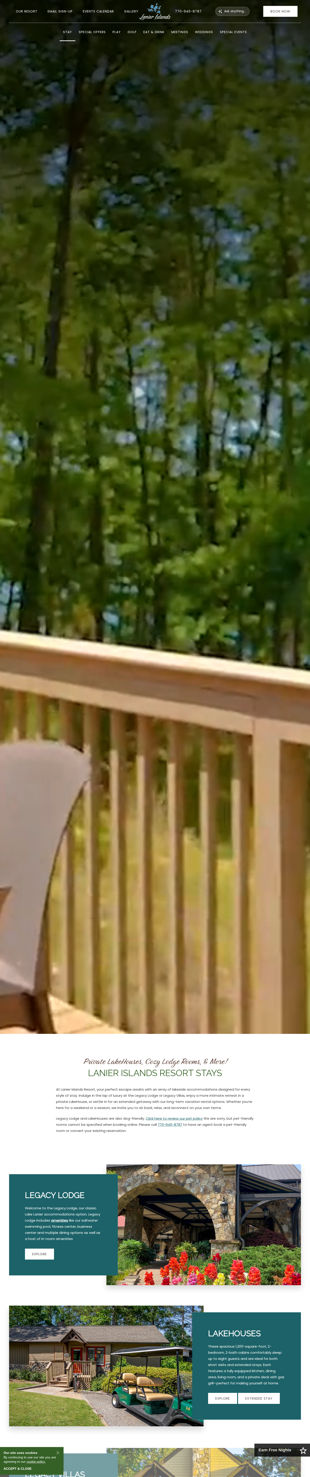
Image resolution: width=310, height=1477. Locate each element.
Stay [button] (67, 32)
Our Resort (26, 11)
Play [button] (117, 32)
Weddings (204, 32)
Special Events (233, 32)
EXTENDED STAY (259, 1398)
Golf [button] (132, 32)
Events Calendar (98, 11)
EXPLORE (39, 1254)
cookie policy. (36, 1461)
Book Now (280, 11)
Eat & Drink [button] (154, 32)
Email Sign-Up (60, 11)
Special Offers (92, 32)
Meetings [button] (179, 32)
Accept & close (18, 1468)
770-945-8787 (188, 11)
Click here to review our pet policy (174, 1118)
